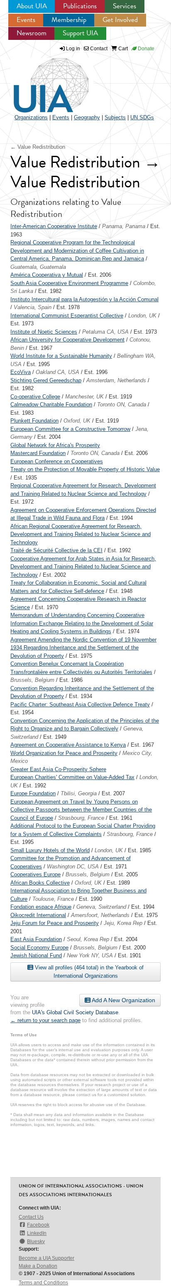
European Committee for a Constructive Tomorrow (70, 429)
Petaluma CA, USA (105, 332)
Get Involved (120, 20)
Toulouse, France (53, 899)
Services (124, 6)
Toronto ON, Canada (121, 404)
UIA (41, 80)
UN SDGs (142, 117)
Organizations (31, 117)
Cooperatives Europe (35, 874)
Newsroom (31, 33)
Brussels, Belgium (32, 680)
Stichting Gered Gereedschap (45, 380)
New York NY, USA (90, 955)
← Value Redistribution (37, 147)
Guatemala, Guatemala (38, 267)
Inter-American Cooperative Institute (53, 226)
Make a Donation (38, 1266)
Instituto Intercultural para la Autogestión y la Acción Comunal (84, 299)
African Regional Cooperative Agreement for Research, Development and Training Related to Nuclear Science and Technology (80, 534)
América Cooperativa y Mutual (46, 275)
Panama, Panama (123, 226)
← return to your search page (45, 1020)
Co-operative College (35, 396)
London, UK (142, 315)
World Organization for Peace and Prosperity (63, 753)
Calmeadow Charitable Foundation (51, 404)
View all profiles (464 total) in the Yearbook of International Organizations (88, 971)
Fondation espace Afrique (40, 907)
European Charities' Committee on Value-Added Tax (72, 777)
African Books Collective (40, 883)
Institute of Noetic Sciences (43, 332)
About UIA (32, 6)
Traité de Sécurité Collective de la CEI (56, 550)
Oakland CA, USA (57, 372)
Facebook (38, 1225)
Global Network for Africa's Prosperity (55, 445)
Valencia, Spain (32, 307)
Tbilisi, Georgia (79, 793)
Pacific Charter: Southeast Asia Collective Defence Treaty (80, 704)
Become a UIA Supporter (46, 1258)
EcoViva (20, 372)
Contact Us (31, 1217)
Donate (145, 49)
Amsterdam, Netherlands (116, 380)
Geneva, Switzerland (101, 907)
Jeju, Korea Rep (123, 923)
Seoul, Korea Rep (88, 939)
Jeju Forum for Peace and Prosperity (54, 923)
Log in (73, 49)
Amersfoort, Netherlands (100, 915)
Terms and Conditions (43, 1283)
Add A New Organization (122, 1000)
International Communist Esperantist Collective (66, 315)
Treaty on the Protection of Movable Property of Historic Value (85, 469)
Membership (68, 20)
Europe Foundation (33, 793)
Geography (87, 117)
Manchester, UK (84, 396)
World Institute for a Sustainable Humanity (61, 356)
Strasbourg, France (81, 818)
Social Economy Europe (39, 947)
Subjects (115, 117)
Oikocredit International (38, 915)
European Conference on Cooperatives (56, 461)
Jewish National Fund (36, 955)
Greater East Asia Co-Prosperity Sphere (58, 769)
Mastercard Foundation (38, 453)
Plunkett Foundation (34, 421)
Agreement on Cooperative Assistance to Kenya (68, 745)
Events (26, 20)
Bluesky (36, 1241)
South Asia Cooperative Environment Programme (69, 283)
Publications (80, 6)
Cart (122, 49)
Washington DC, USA (73, 866)
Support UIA (80, 33)
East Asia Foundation (36, 939)
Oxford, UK (77, 421)
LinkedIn (36, 1233)
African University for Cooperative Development (67, 340)
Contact (98, 49)
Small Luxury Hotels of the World (50, 850)
